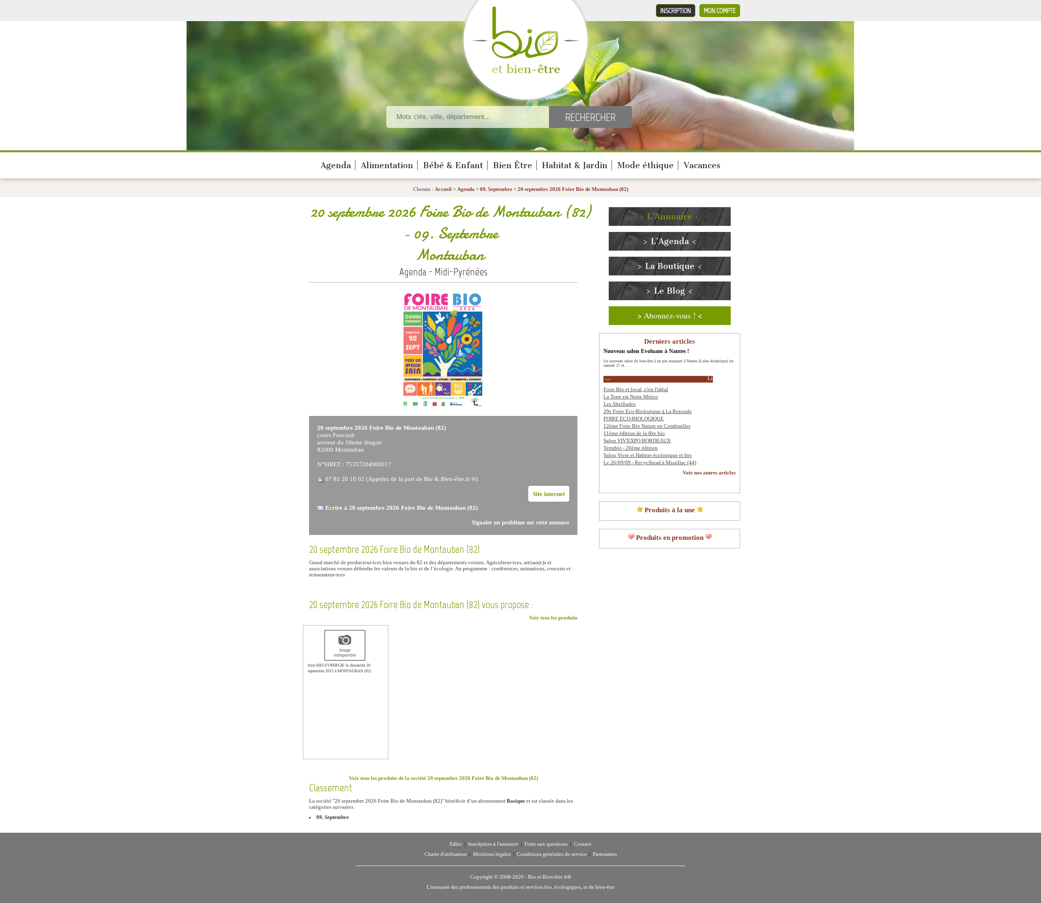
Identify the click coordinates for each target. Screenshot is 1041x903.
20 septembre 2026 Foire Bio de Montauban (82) (573, 189)
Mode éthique (645, 165)
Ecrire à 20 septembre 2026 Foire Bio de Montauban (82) (401, 507)
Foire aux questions (546, 844)
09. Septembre (497, 189)
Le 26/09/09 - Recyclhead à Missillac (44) (649, 463)
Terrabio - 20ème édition (630, 448)
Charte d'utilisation (446, 854)
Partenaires (605, 854)
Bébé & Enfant (453, 165)
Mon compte (720, 10)
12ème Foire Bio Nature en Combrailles (646, 426)
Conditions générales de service (552, 854)
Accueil (443, 189)
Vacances (702, 165)
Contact (582, 844)
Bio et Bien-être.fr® (549, 877)
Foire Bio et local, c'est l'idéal (635, 389)
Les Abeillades (619, 404)
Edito (456, 844)
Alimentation (387, 165)
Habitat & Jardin (575, 165)
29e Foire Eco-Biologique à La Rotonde (647, 411)
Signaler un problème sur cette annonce (520, 523)
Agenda (335, 165)
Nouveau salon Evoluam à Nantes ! (646, 351)
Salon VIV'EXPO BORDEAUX (637, 441)
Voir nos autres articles (709, 473)
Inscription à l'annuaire (493, 844)
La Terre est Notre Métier (630, 397)
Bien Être (512, 165)
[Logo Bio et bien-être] (525, 71)
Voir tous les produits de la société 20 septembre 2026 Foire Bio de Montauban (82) (443, 778)
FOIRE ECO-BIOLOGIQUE (633, 419)
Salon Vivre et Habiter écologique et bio (647, 455)
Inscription (675, 10)
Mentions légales (492, 854)
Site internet (549, 493)
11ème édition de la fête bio (634, 433)
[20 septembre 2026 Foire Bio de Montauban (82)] (443, 406)
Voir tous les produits (553, 618)
